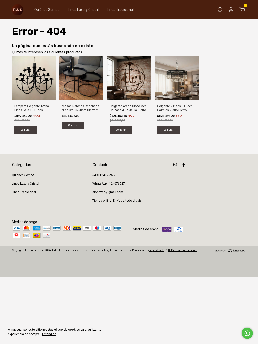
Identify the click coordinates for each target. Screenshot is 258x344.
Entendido (49, 334)
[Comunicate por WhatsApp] (247, 333)
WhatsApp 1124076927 (108, 183)
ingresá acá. (156, 250)
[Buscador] (219, 10)
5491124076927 (103, 175)
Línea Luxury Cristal (83, 10)
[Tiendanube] (230, 251)
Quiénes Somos (46, 10)
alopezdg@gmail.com (107, 192)
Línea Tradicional (120, 10)
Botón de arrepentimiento (182, 250)
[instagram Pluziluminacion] (175, 165)
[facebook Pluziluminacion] (184, 165)
